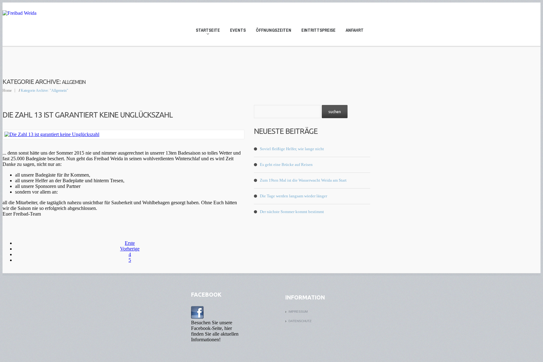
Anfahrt (355, 30)
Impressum (298, 311)
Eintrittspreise (318, 30)
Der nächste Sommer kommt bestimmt (292, 211)
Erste (130, 243)
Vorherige (130, 248)
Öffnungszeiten (273, 30)
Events (238, 30)
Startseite (206, 31)
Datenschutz (299, 321)
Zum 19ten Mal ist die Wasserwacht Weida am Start (303, 180)
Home (7, 90)
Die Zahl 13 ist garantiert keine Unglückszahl (88, 115)
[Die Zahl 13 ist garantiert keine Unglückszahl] (123, 134)
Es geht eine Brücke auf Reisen (286, 164)
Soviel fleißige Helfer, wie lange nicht (292, 148)
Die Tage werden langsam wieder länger (293, 196)
